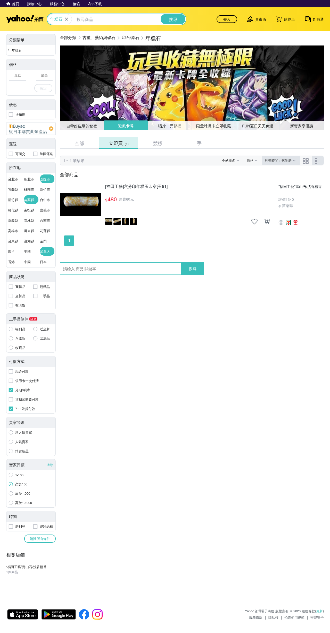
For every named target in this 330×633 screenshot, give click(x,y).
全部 (79, 143)
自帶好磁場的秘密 (81, 125)
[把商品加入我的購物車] (267, 221)
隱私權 (273, 617)
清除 (50, 464)
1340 (290, 199)
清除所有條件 (40, 538)
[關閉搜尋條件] (66, 19)
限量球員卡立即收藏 (213, 125)
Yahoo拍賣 (25, 19)
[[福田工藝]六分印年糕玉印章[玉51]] (80, 204)
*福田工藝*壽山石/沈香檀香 (300, 186)
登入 (226, 19)
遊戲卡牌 (125, 125)
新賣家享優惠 (301, 125)
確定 (43, 88)
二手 (197, 143)
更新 (319, 610)
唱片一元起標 (170, 125)
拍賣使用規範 (294, 617)
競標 (157, 143)
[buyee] (31, 129)
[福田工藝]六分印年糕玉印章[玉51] (136, 186)
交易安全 (317, 617)
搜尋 (192, 268)
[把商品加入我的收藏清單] (254, 221)
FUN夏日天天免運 (257, 125)
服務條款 (255, 617)
